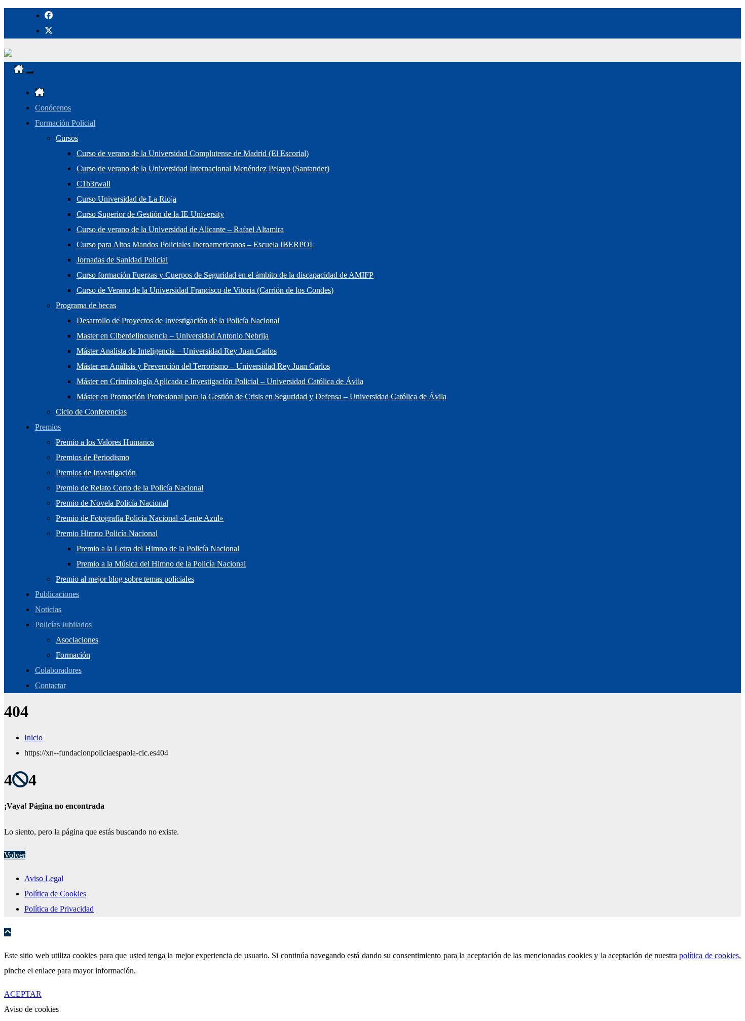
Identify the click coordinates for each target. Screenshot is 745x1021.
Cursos (67, 138)
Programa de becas (86, 305)
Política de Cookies (55, 893)
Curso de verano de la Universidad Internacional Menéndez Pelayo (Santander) (203, 168)
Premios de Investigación (96, 472)
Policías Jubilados (63, 624)
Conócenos (53, 107)
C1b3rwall (93, 183)
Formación (73, 655)
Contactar (50, 685)
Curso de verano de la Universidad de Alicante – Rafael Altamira (180, 229)
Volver (14, 855)
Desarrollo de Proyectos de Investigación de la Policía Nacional (178, 320)
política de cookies (709, 955)
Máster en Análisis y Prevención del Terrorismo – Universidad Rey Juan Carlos (203, 366)
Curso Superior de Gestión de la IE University (150, 214)
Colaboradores (58, 670)
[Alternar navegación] (29, 71)
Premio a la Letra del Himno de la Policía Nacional (158, 548)
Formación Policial (65, 123)
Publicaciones (57, 594)
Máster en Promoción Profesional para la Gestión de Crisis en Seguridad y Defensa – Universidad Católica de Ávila (261, 396)
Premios (48, 427)
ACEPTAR (23, 994)
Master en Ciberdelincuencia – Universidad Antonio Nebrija (173, 335)
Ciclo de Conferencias (91, 411)
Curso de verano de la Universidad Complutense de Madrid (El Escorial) (193, 153)
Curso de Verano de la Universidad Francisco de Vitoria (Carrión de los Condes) (205, 290)
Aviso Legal (43, 878)
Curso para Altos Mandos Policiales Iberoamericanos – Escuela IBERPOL (196, 244)
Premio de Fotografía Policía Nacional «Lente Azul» (140, 518)
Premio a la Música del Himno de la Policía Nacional (161, 563)
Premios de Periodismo (92, 457)
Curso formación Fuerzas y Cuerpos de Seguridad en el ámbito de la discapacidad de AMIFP (225, 275)
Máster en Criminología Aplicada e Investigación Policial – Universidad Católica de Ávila (220, 381)
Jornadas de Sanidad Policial (122, 259)
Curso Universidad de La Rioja (126, 199)
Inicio (33, 737)
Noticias (48, 609)
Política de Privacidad (59, 908)
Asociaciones (77, 639)
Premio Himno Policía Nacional (107, 533)
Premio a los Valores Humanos (105, 442)
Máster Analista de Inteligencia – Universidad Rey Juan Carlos (177, 351)
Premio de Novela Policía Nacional (112, 503)
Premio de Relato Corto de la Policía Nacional (129, 487)
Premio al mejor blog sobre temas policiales (125, 579)
